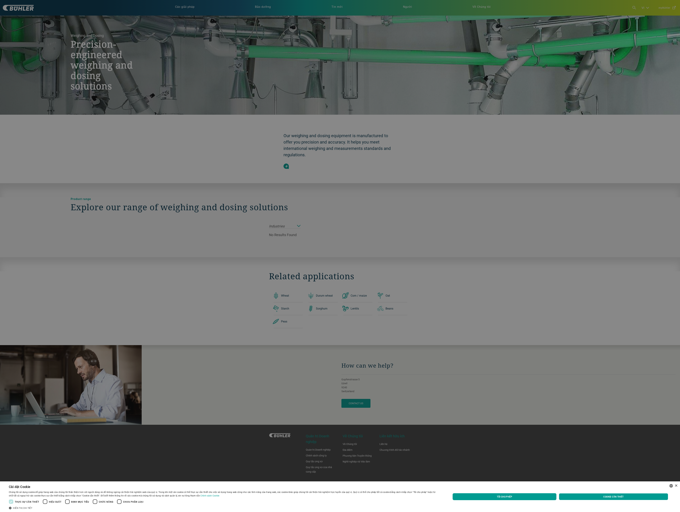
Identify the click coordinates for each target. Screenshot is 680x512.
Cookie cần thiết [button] (613, 496)
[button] (223, 507)
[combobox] (671, 486)
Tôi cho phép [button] (504, 496)
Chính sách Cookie (209, 495)
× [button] (676, 485)
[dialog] (340, 496)
